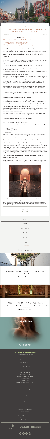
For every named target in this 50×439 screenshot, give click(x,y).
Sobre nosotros (25, 411)
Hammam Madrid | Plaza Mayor (25, 376)
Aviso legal (25, 395)
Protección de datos (25, 397)
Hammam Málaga (25, 378)
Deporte (25, 223)
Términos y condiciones (25, 401)
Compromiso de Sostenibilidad (25, 413)
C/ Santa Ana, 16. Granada (25, 366)
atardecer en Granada (32, 121)
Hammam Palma (25, 380)
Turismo (25, 242)
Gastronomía (25, 228)
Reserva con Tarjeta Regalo (25, 389)
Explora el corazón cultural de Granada (25, 303)
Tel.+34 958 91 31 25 (25, 362)
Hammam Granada (25, 372)
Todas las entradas (25, 245)
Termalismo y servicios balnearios (25, 354)
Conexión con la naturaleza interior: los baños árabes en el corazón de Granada (20, 46)
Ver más (25, 279)
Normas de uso (25, 391)
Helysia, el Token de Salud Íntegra (25, 415)
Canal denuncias (25, 403)
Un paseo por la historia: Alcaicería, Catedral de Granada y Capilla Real (20, 41)
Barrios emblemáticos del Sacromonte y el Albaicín (16, 42)
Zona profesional (25, 419)
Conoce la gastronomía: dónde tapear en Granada (14, 44)
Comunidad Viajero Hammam (25, 409)
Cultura (25, 219)
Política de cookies (25, 399)
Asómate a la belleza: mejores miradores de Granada (16, 43)
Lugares (25, 237)
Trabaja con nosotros (25, 417)
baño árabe (7, 161)
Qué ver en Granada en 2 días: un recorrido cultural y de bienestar (17, 39)
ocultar (23, 37)
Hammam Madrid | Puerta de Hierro (25, 382)
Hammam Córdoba (25, 374)
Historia (25, 233)
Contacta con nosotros (25, 359)
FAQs (25, 393)
